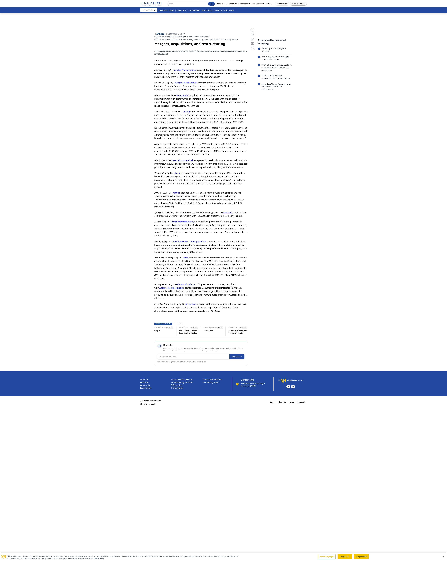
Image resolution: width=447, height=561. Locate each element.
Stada (185, 257)
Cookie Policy (99, 558)
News (291, 402)
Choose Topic (147, 10)
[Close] (443, 556)
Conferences (257, 4)
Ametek (177, 192)
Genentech (191, 304)
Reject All (345, 557)
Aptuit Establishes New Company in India (237, 331)
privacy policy (201, 362)
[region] (223, 557)
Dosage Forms (181, 10)
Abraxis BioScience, (186, 284)
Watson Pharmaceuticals (171, 287)
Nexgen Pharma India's (186, 82)
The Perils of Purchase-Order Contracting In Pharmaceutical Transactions (188, 331)
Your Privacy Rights (211, 382)
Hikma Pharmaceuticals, (182, 221)
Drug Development (194, 10)
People (157, 330)
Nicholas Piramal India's (184, 69)
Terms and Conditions (212, 379)
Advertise (144, 382)
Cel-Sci (178, 173)
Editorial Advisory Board (182, 379)
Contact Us (145, 385)
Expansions (208, 330)
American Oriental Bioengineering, (189, 241)
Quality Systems (229, 10)
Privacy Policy (177, 388)
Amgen (186, 111)
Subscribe (236, 357)
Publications (230, 4)
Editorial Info (146, 388)
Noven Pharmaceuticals (182, 160)
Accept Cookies (361, 557)
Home (271, 402)
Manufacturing (207, 10)
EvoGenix (227, 212)
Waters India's (183, 95)
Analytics (171, 10)
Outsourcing (218, 10)
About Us (144, 379)
